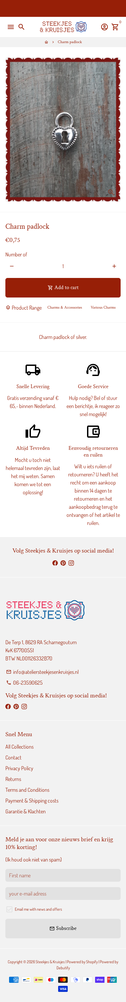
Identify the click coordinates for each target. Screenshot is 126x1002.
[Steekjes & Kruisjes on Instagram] (71, 563)
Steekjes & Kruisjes (50, 961)
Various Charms (103, 307)
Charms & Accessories (64, 307)
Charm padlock (70, 41)
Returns (13, 779)
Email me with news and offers (38, 909)
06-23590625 (24, 682)
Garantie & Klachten (25, 811)
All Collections (19, 746)
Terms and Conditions (27, 789)
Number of (16, 254)
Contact (13, 757)
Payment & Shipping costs (31, 800)
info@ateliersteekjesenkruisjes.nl (42, 671)
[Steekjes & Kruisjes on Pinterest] (63, 563)
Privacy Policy (19, 768)
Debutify (63, 967)
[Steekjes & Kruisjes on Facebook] (55, 563)
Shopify (92, 961)
